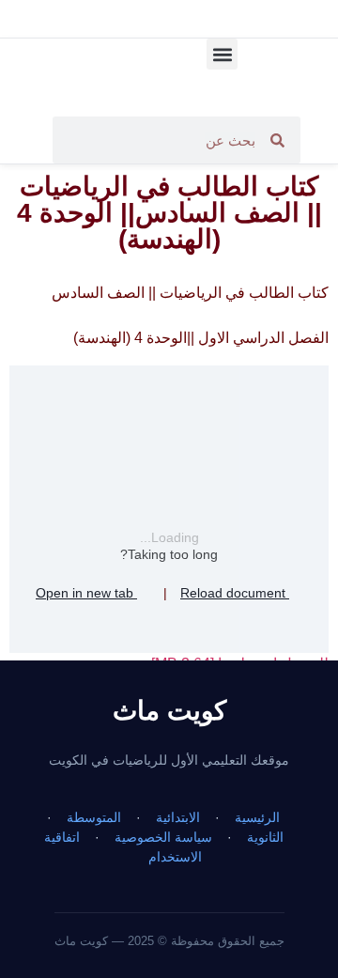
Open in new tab (86, 592)
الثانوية (265, 837)
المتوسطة (94, 817)
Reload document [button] (234, 592)
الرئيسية (257, 817)
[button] (222, 54)
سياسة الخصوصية (163, 837)
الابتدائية (178, 817)
